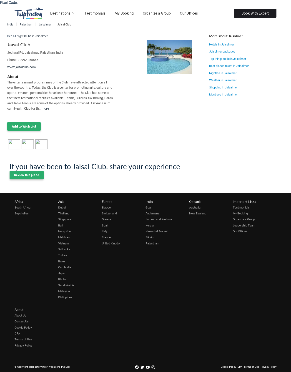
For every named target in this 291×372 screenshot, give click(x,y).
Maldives (64, 237)
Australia (195, 207)
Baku (61, 261)
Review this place (26, 175)
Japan (62, 273)
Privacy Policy (23, 345)
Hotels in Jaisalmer (221, 44)
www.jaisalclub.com (21, 67)
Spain (105, 225)
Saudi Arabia (66, 285)
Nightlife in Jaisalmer (222, 73)
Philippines (65, 297)
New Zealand (197, 213)
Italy (104, 231)
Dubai (62, 207)
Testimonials (95, 13)
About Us (20, 315)
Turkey (62, 255)
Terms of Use (23, 339)
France (106, 237)
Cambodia (64, 267)
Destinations (60, 13)
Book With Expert (255, 13)
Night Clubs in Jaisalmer (32, 36)
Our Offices (189, 13)
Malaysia (64, 291)
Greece (106, 219)
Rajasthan (152, 243)
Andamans (152, 213)
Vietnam (63, 243)
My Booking (124, 13)
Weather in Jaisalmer (222, 80)
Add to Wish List (24, 126)
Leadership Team (244, 225)
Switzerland (109, 213)
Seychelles (22, 213)
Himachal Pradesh (157, 231)
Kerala (150, 225)
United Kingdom (112, 243)
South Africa (22, 207)
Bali (60, 225)
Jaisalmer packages (222, 51)
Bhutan (62, 279)
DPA (17, 333)
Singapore (64, 219)
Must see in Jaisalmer (223, 94)
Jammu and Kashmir (159, 219)
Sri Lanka (64, 249)
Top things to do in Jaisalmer (227, 59)
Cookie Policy (23, 327)
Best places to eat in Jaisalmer (229, 66)
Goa (148, 207)
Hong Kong (65, 231)
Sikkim (150, 237)
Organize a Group (157, 13)
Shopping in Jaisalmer (223, 87)
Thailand (63, 213)
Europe (106, 207)
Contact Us (22, 321)
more (45, 108)
